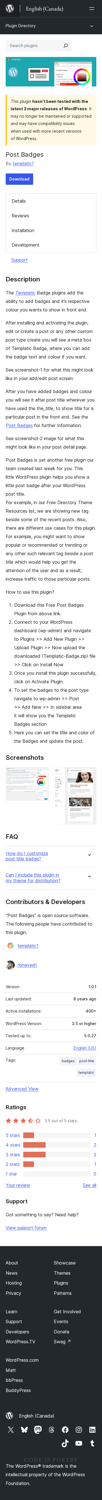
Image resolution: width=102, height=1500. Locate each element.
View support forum (26, 1227)
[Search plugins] (65, 45)
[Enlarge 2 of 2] (89, 775)
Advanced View (22, 1089)
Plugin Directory (21, 25)
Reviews (20, 215)
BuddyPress (18, 1390)
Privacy (13, 1293)
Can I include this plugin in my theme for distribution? (33, 877)
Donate (61, 1331)
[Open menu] (93, 8)
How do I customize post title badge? (27, 856)
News (12, 1273)
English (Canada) (36, 1416)
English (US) (85, 1047)
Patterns (63, 1293)
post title (86, 1061)
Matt (11, 1370)
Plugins (61, 1283)
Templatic (25, 293)
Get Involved (67, 1311)
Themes (62, 1273)
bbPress (14, 1380)
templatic (86, 1072)
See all (89, 1185)
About (12, 1263)
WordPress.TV (20, 1341)
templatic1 (23, 163)
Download (19, 179)
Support (19, 260)
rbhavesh (27, 965)
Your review (18, 1185)
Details (19, 201)
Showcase (65, 1263)
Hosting (14, 1283)
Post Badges (19, 425)
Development (25, 245)
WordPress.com (22, 1360)
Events (61, 1321)
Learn (11, 1311)
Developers (17, 1331)
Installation (23, 230)
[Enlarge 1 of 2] (41, 775)
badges (68, 1061)
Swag (62, 1341)
